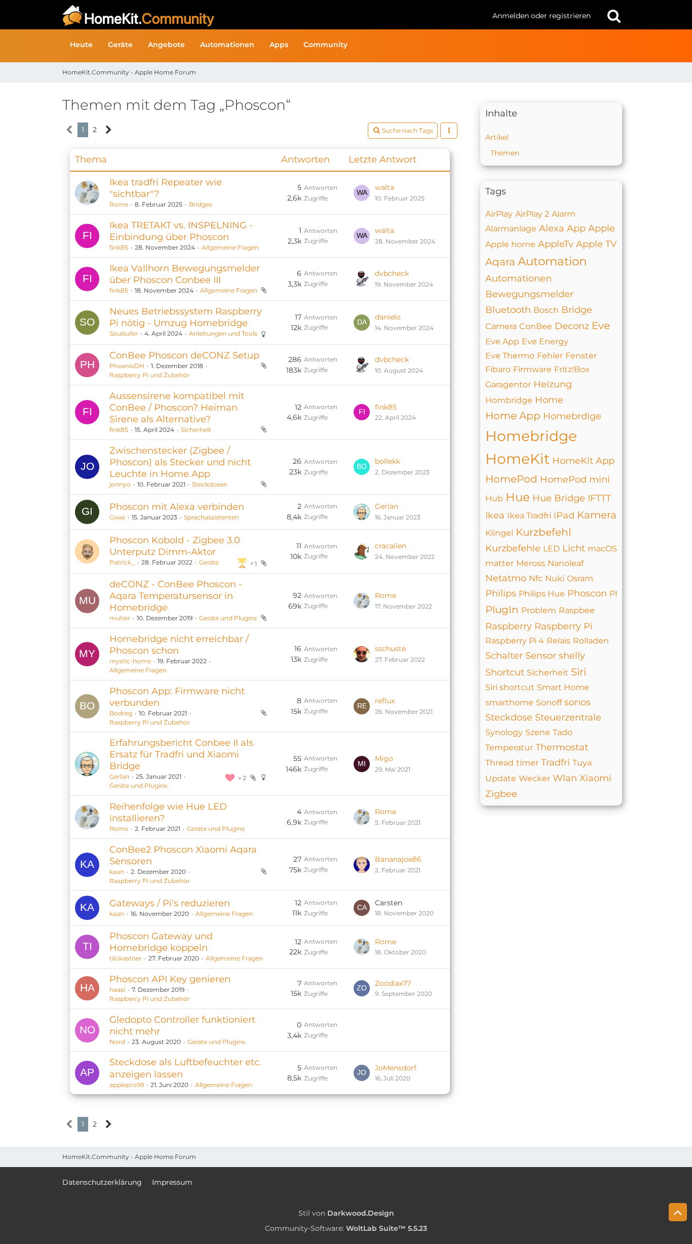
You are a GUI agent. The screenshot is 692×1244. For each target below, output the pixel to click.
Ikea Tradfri (529, 515)
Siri (578, 672)
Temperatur (509, 747)
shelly (572, 655)
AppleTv (555, 244)
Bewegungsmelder (529, 294)
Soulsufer (123, 333)
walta (384, 187)
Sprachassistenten (211, 517)
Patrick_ (122, 562)
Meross (530, 563)
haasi (117, 989)
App (576, 228)
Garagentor (508, 384)
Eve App (502, 341)
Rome (118, 204)
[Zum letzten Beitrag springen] (362, 193)
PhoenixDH (126, 366)
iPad (564, 515)
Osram (580, 578)
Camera (501, 326)
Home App (513, 416)
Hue (518, 497)
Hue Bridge (558, 498)
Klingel (499, 533)
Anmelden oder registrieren (541, 15)
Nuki (554, 578)
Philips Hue (542, 593)
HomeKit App (583, 460)
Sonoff (549, 702)
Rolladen (591, 641)
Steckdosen (209, 484)
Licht (573, 548)
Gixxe (117, 517)
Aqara (500, 262)
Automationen (518, 278)
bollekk (387, 461)
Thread (499, 763)
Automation (552, 261)
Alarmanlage (510, 228)
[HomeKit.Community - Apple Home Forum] (273, 15)
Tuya (582, 763)
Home (549, 400)
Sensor (540, 655)
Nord (117, 1042)
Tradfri (555, 762)
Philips (500, 593)
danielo (388, 317)
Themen (504, 152)
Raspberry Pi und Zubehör (149, 375)
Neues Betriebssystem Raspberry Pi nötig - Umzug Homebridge (185, 317)
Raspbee (577, 610)
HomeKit (517, 458)
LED (551, 548)
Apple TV (596, 244)
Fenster (581, 355)
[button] (448, 131)
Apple (601, 228)
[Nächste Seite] (108, 130)
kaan (116, 871)
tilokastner (125, 958)
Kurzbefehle (513, 548)
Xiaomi (595, 778)
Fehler (550, 355)
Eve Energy (545, 341)
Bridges (200, 204)
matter (499, 563)
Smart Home (563, 687)
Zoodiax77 (393, 983)
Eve (601, 325)
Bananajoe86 (398, 859)
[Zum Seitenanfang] (678, 1212)
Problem (538, 610)
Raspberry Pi (563, 626)
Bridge (576, 309)
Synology (504, 732)
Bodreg (120, 713)
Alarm (563, 214)
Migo (384, 758)
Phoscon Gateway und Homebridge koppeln (161, 942)
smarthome (509, 702)
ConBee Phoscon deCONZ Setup (184, 355)
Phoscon (587, 593)
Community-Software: (346, 1228)
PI (613, 593)
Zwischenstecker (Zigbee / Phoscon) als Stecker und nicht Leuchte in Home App (180, 462)
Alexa (551, 228)
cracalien (390, 545)
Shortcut (504, 672)
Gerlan (386, 506)
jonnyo (120, 484)
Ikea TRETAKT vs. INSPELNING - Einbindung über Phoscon (181, 231)
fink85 (118, 247)
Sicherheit (196, 429)
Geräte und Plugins (228, 618)
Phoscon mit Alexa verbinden (176, 506)
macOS (602, 548)
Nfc (536, 578)
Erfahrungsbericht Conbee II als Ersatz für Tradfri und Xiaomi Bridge (181, 754)
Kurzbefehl (543, 532)
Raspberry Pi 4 (514, 641)
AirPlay (499, 214)
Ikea (495, 515)
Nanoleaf (566, 563)
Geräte (209, 562)
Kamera (597, 515)
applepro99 (126, 1085)
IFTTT (599, 498)
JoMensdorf (395, 1067)
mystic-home (130, 661)
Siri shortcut (509, 687)
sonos (577, 702)
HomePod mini (575, 479)
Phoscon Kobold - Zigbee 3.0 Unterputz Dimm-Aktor (174, 546)
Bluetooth (508, 309)
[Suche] (614, 15)
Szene (537, 732)
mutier (119, 618)
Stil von (346, 1213)
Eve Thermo (509, 355)
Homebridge (531, 436)
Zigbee (501, 793)
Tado (562, 732)
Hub (494, 498)
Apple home (510, 244)
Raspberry (508, 626)
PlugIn (502, 610)
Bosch (546, 310)
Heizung (552, 384)
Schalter (504, 655)
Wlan (565, 778)
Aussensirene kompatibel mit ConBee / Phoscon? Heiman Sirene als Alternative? (176, 407)
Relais (558, 641)
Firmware (532, 369)
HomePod (511, 479)
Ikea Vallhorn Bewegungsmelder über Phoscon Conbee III (184, 274)
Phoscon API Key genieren (169, 979)
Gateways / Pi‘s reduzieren (169, 903)
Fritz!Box (572, 369)
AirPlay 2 (532, 214)
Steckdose (508, 717)
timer (527, 763)
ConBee (535, 326)
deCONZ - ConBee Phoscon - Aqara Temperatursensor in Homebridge (175, 596)
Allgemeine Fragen (230, 247)
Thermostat (561, 747)
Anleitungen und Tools (223, 333)
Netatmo (505, 578)
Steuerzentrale (568, 717)
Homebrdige (572, 416)
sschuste (390, 648)
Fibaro (498, 369)
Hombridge (508, 400)
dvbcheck (392, 273)
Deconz (572, 326)
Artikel (497, 137)
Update (500, 778)
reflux (385, 700)
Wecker (534, 778)
